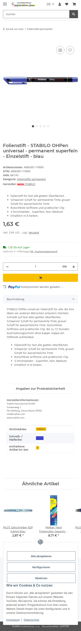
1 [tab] (33, 126)
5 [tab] (48, 126)
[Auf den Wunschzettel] (70, 50)
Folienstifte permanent (31, 179)
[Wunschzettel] (66, 4)
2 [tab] (37, 126)
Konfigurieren (41, 567)
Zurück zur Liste (14, 29)
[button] (59, 4)
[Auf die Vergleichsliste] (60, 50)
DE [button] (49, 4)
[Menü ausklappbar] (5, 2)
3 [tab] (40, 126)
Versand (34, 232)
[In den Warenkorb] (6, 41)
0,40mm (41, 429)
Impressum (13, 619)
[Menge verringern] (7, 266)
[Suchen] (73, 14)
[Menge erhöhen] (74, 266)
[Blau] (40, 438)
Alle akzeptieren (41, 556)
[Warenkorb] (74, 4)
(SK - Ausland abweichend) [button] (43, 251)
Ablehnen (41, 578)
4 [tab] (44, 126)
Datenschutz (31, 619)
